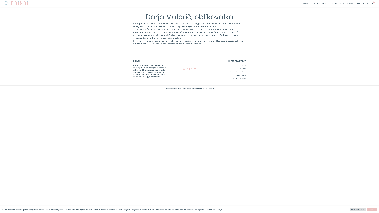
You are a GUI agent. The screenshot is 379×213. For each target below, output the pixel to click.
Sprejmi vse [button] (371, 210)
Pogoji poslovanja (240, 75)
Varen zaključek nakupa (238, 72)
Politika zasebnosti (239, 78)
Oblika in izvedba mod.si (205, 88)
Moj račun (242, 65)
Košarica (243, 69)
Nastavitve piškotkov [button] (357, 210)
